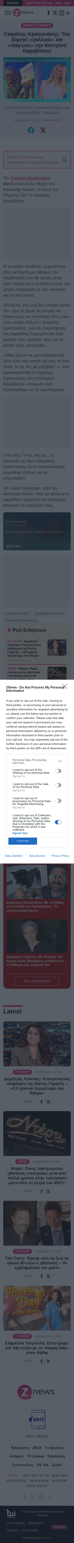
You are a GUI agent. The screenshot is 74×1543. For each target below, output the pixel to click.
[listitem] (37, 761)
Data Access (37, 855)
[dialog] (37, 772)
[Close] (66, 688)
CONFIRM (23, 841)
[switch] (58, 771)
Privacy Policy (60, 855)
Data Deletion (14, 855)
